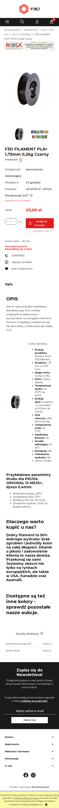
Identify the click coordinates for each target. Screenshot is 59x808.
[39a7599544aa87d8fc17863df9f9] (40, 134)
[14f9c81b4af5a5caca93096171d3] (19, 134)
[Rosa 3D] (29, 45)
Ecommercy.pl (40, 787)
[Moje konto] (37, 21)
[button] (7, 21)
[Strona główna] (29, 9)
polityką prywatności (34, 700)
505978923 (18, 255)
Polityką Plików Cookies (26, 798)
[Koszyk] (51, 21)
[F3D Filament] (21, 159)
